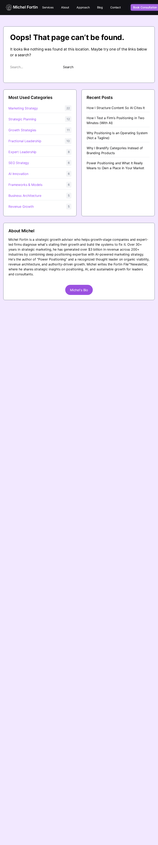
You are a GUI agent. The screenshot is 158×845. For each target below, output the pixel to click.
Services (48, 7)
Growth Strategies (22, 130)
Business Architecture (24, 196)
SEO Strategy (18, 163)
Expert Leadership (22, 152)
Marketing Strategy (23, 108)
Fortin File (121, 264)
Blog (100, 7)
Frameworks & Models (25, 185)
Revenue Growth (21, 206)
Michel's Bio (79, 290)
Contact (115, 7)
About (65, 7)
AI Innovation (18, 174)
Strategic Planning (22, 119)
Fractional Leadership (24, 141)
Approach (83, 7)
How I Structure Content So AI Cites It (116, 108)
